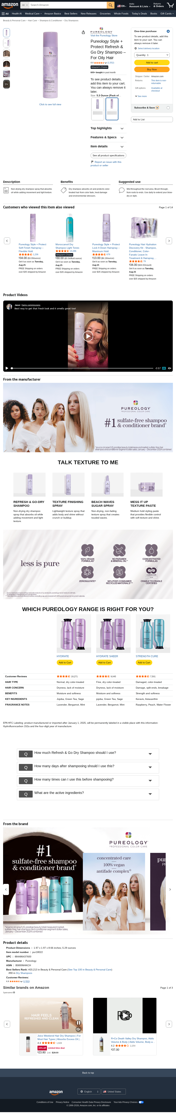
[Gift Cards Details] (173, 13)
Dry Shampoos (71, 20)
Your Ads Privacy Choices (126, 1102)
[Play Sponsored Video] (124, 1015)
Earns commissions (31, 305)
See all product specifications (108, 155)
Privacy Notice (62, 1102)
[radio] (6, 32)
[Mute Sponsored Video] (78, 1029)
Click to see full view (50, 104)
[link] (33, 248)
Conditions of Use (45, 1102)
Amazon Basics (52, 13)
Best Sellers (70, 13)
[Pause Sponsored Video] (78, 1023)
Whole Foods (121, 13)
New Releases (88, 13)
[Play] (6, 368)
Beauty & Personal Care (14, 20)
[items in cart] (170, 5)
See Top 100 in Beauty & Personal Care (89, 969)
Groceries (105, 13)
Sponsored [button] (8, 992)
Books (153, 13)
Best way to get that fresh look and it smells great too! (45, 308)
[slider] (81, 368)
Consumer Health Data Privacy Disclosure (91, 1102)
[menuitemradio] (164, 368)
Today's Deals (139, 13)
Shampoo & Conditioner (51, 20)
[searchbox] (68, 5)
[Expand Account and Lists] (149, 6)
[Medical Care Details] (41, 13)
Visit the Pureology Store (104, 35)
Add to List (139, 119)
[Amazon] (10, 5)
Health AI (17, 13)
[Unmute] (169, 368)
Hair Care (32, 20)
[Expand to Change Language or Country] (125, 6)
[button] (5, 13)
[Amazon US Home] (56, 1093)
